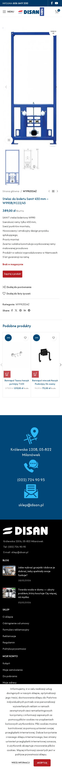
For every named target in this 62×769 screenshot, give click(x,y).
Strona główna (11, 191)
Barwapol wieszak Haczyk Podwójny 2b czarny (45, 382)
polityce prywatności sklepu (30, 754)
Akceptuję (42, 762)
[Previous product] (49, 191)
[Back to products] (53, 191)
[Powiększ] (9, 140)
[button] (6, 87)
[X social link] (16, 310)
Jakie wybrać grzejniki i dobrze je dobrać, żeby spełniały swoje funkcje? (36, 571)
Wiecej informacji (21, 762)
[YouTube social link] (56, 3)
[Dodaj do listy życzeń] (25, 338)
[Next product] (57, 191)
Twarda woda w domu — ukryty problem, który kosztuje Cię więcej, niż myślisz (37, 593)
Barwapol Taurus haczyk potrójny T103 (17, 382)
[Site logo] (31, 11)
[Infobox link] (31, 469)
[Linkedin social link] (25, 310)
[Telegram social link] (29, 310)
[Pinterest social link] (20, 310)
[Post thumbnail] (9, 574)
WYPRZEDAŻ (30, 191)
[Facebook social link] (52, 3)
